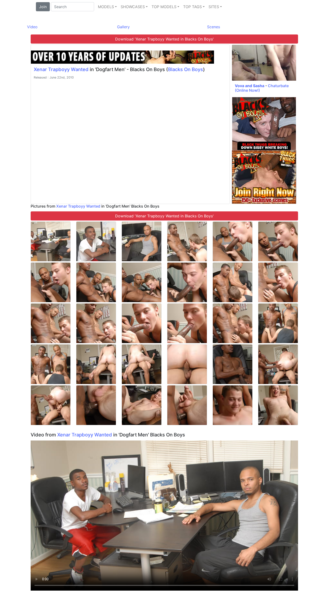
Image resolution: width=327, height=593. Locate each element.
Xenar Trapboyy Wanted (61, 69)
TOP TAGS (192, 6)
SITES (214, 6)
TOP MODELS (164, 6)
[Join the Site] (122, 56)
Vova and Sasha (249, 85)
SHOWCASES (133, 6)
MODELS (106, 6)
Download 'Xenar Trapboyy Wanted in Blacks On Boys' (164, 39)
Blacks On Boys (185, 69)
